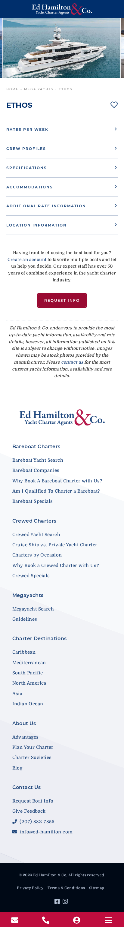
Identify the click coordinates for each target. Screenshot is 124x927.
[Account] (77, 920)
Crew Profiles (26, 148)
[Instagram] (66, 902)
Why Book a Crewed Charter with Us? (55, 565)
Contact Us (26, 787)
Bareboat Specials (32, 501)
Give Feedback (29, 811)
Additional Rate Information (46, 206)
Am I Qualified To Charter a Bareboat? (56, 491)
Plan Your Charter (33, 747)
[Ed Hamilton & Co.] (62, 9)
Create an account (27, 259)
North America (29, 683)
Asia (17, 693)
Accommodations (29, 187)
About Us (24, 723)
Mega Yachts (38, 89)
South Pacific (27, 673)
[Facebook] (57, 902)
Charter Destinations (39, 638)
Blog (17, 768)
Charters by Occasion (37, 555)
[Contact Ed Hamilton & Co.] (15, 920)
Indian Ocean (27, 703)
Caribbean (24, 652)
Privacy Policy (30, 888)
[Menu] (108, 920)
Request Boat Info (33, 801)
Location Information (36, 225)
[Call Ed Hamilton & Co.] (46, 920)
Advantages (25, 737)
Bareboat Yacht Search (37, 460)
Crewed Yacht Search (36, 534)
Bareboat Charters (36, 446)
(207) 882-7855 (36, 821)
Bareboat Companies (36, 470)
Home (12, 89)
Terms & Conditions (66, 888)
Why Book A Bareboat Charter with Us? (57, 481)
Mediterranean (29, 662)
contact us (72, 362)
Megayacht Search (33, 609)
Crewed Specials (31, 575)
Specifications (26, 168)
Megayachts (28, 595)
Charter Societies (32, 757)
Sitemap (96, 888)
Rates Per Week (27, 129)
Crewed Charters (34, 521)
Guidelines (24, 619)
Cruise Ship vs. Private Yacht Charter (55, 545)
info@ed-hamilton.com (45, 832)
